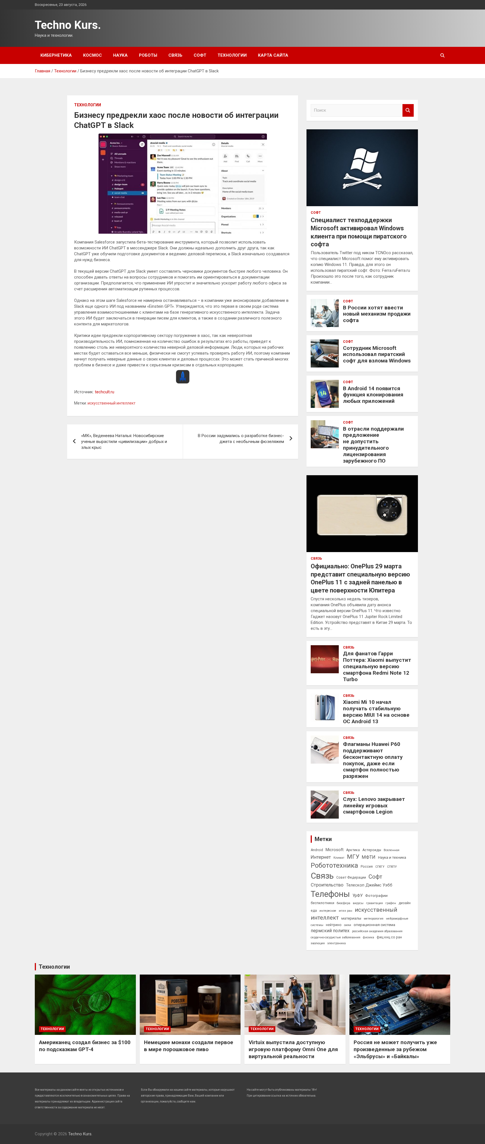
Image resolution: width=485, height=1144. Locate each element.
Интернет (321, 857)
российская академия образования (377, 931)
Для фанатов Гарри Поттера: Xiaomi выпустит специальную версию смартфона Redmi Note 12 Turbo (377, 666)
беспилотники (322, 903)
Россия (367, 867)
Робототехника (334, 865)
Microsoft (335, 849)
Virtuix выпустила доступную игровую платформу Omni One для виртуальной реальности (293, 1049)
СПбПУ (392, 867)
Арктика (353, 850)
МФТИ (369, 857)
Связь (175, 55)
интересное (327, 911)
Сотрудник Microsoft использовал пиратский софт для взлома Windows (377, 354)
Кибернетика (56, 55)
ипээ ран (345, 911)
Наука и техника (392, 857)
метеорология (373, 918)
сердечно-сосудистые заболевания (335, 937)
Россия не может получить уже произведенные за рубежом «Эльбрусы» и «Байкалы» (395, 1049)
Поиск (408, 110)
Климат (338, 858)
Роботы (148, 55)
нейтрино (334, 925)
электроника (336, 943)
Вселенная (391, 850)
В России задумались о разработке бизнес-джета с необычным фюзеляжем (241, 438)
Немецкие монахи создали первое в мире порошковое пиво (188, 1046)
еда (314, 911)
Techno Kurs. (68, 25)
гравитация (374, 903)
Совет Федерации (351, 877)
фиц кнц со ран (389, 937)
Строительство (327, 885)
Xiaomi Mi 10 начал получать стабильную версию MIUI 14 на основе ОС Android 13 (376, 711)
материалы (351, 918)
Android (317, 850)
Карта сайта (273, 55)
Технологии (232, 55)
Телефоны (330, 894)
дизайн (405, 903)
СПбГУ (380, 867)
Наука (120, 55)
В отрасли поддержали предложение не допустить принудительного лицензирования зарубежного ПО (373, 445)
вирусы (358, 903)
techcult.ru (104, 391)
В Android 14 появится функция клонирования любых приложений (373, 395)
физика (368, 937)
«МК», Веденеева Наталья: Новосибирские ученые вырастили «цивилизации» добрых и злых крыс (124, 441)
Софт (200, 55)
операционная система (374, 924)
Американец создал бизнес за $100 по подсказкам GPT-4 (85, 1046)
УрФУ (358, 895)
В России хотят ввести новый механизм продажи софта (377, 314)
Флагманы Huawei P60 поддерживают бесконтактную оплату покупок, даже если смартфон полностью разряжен (373, 760)
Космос (92, 55)
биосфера (343, 903)
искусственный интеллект (112, 403)
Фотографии (376, 895)
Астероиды (371, 850)
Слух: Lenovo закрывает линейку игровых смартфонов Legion (374, 805)
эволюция (318, 943)
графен (390, 903)
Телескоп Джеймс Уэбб (369, 885)
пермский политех (330, 930)
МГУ (353, 856)
